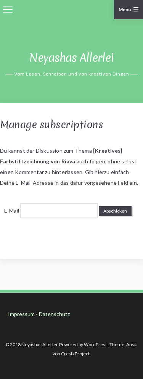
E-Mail (11, 210)
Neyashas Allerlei (71, 58)
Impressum (21, 314)
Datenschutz (54, 314)
